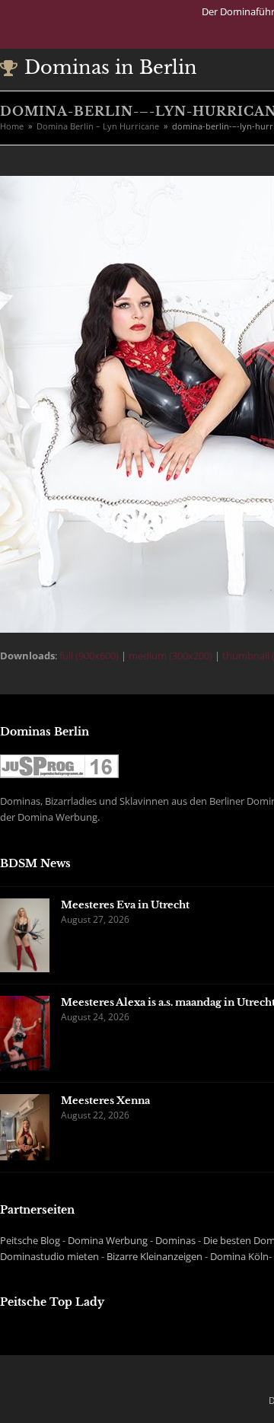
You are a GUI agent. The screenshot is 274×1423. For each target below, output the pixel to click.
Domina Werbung (108, 1240)
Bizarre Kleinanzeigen (154, 1256)
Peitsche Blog (30, 1240)
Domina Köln (239, 1256)
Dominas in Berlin (110, 67)
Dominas (175, 1240)
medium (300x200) (170, 655)
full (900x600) (89, 655)
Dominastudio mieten (49, 1256)
